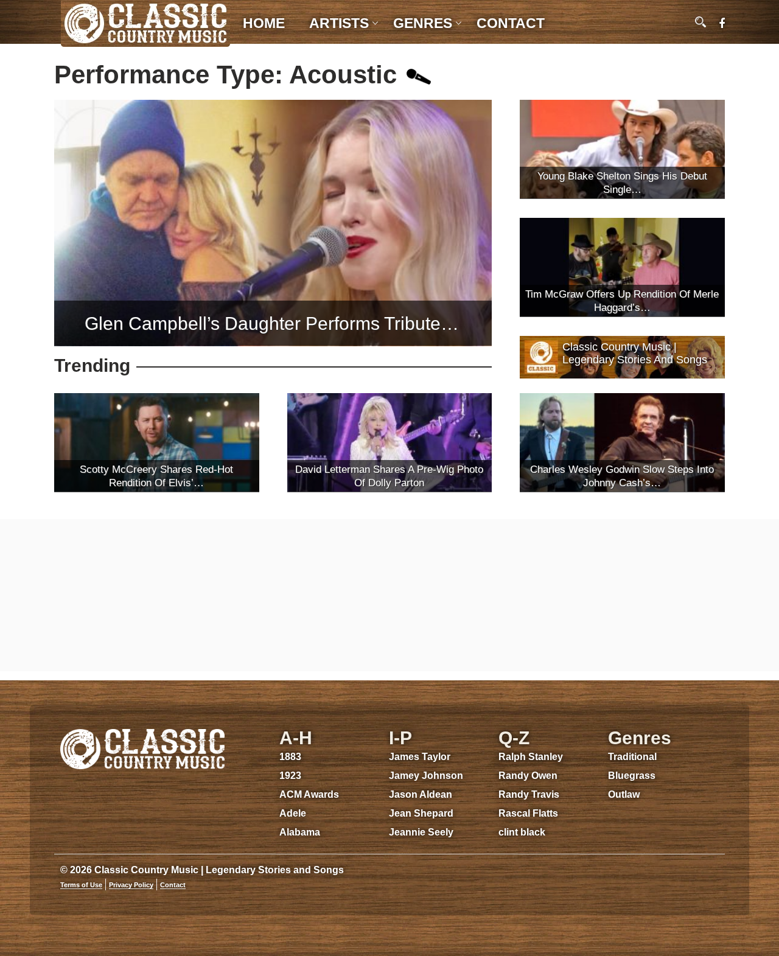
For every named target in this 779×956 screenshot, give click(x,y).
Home (264, 23)
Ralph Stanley (530, 757)
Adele (292, 813)
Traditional (632, 757)
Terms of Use (81, 884)
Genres (422, 23)
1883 (290, 757)
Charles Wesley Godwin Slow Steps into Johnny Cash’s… (622, 476)
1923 (290, 775)
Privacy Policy (131, 884)
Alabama (299, 832)
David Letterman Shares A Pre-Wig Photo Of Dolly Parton (389, 476)
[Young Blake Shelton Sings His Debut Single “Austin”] (622, 149)
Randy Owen (527, 775)
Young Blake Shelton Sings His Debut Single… (622, 182)
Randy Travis (528, 794)
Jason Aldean (420, 794)
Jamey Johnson (426, 775)
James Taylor (419, 757)
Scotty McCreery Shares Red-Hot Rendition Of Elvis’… (156, 476)
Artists (339, 23)
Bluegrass (631, 775)
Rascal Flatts (528, 813)
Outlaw (624, 794)
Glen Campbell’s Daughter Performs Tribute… (272, 323)
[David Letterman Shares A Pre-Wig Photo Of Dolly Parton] (389, 442)
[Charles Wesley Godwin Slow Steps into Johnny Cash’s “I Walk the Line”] (622, 442)
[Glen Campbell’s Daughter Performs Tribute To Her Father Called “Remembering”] (273, 223)
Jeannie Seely (421, 832)
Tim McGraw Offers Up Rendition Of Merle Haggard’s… (622, 300)
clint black (521, 832)
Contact (511, 23)
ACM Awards (309, 794)
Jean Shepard (421, 813)
